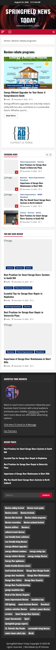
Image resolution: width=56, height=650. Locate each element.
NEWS (40, 194)
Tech (36, 85)
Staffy (8, 99)
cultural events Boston (14, 532)
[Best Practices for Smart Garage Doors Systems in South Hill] (28, 255)
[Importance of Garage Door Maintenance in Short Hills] (28, 339)
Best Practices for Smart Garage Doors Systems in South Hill (11, 217)
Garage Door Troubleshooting (17, 585)
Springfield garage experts (16, 623)
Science (23, 212)
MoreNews (29, 647)
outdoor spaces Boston (40, 609)
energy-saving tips (37, 551)
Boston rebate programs (35, 517)
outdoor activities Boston (16, 609)
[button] (2, 32)
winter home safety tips (15, 633)
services (8, 613)
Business (23, 177)
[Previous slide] (47, 154)
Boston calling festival (14, 507)
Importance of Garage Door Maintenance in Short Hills (11, 184)
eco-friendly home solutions (17, 536)
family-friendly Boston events (17, 565)
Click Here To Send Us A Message (20, 424)
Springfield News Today (28, 15)
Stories (28, 85)
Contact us (33, 411)
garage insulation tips (14, 589)
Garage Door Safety (13, 580)
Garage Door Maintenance (38, 575)
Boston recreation (13, 522)
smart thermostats (13, 618)
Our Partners (10, 431)
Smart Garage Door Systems (27, 613)
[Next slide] (50, 154)
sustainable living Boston (38, 628)
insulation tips (38, 599)
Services (41, 162)
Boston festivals (27, 512)
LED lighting (10, 604)
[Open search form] (54, 32)
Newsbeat (24, 180)
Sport (26, 618)
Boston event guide (35, 507)
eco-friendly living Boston (16, 541)
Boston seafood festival (34, 522)
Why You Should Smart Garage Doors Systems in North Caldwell (11, 200)
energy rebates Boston (15, 556)
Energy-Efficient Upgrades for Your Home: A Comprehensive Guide (28, 73)
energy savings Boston (37, 556)
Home (7, 40)
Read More (12, 116)
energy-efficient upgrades (16, 546)
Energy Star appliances (14, 560)
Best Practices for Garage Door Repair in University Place (11, 167)
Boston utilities (11, 527)
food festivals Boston (14, 570)
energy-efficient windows (15, 551)
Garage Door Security (34, 580)
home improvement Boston (16, 599)
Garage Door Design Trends (37, 570)
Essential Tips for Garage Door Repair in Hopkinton (23, 295)
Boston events (11, 512)
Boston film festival (13, 517)
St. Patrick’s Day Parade (15, 628)
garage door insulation (14, 575)
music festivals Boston (28, 604)
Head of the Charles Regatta (17, 594)
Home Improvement (15, 85)
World (31, 633)
